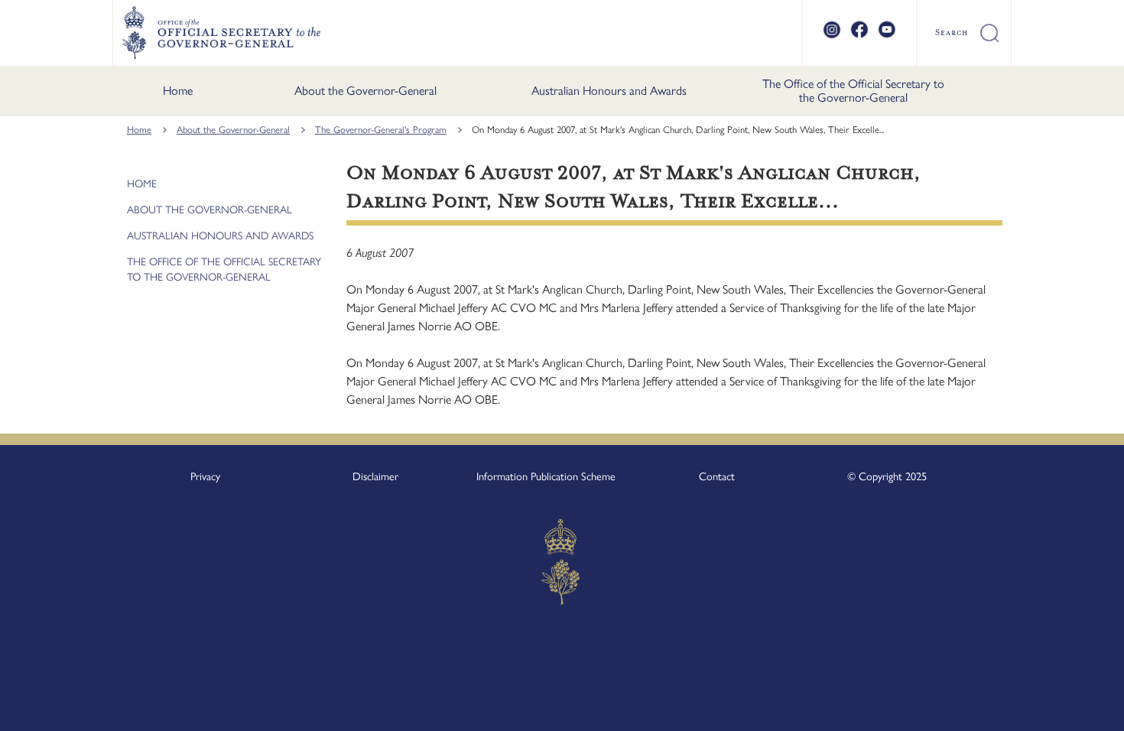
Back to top (1072, 708)
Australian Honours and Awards (609, 90)
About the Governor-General (365, 90)
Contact (717, 476)
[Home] (221, 33)
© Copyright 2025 (887, 476)
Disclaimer (375, 476)
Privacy (205, 476)
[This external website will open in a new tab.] (831, 36)
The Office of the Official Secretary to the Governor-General (853, 90)
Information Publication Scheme (546, 476)
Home (178, 90)
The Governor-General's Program (381, 129)
